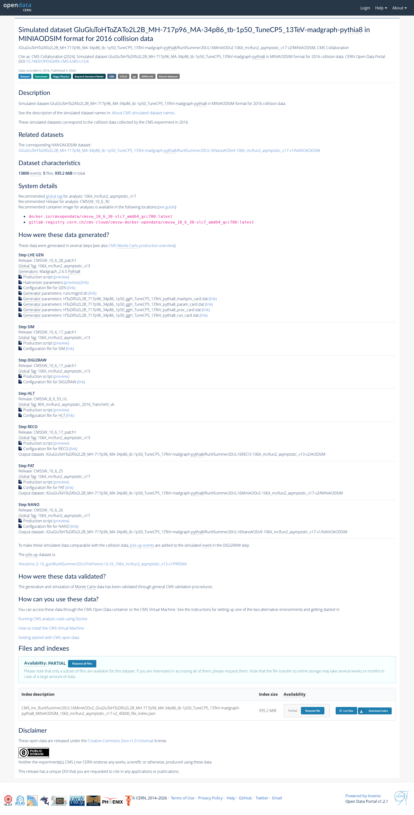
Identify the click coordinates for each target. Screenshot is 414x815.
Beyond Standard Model (89, 76)
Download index (378, 711)
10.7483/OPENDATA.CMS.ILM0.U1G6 (57, 61)
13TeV (123, 76)
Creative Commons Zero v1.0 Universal (120, 740)
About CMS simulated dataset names (143, 112)
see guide (166, 207)
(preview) (61, 277)
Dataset (24, 76)
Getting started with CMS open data (48, 637)
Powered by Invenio (363, 795)
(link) (84, 282)
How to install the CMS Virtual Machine (51, 628)
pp (134, 76)
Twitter (262, 798)
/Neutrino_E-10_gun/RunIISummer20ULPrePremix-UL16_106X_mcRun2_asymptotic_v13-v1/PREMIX (102, 564)
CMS (111, 76)
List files (348, 711)
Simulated (41, 76)
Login (365, 8)
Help (231, 798)
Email (277, 798)
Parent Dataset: (168, 76)
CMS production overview (141, 245)
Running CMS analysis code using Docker (53, 618)
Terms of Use (182, 798)
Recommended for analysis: (50, 196)
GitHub (245, 798)
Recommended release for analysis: (48, 201)
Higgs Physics (61, 76)
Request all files (82, 663)
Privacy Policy (210, 798)
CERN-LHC (147, 76)
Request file (312, 710)
